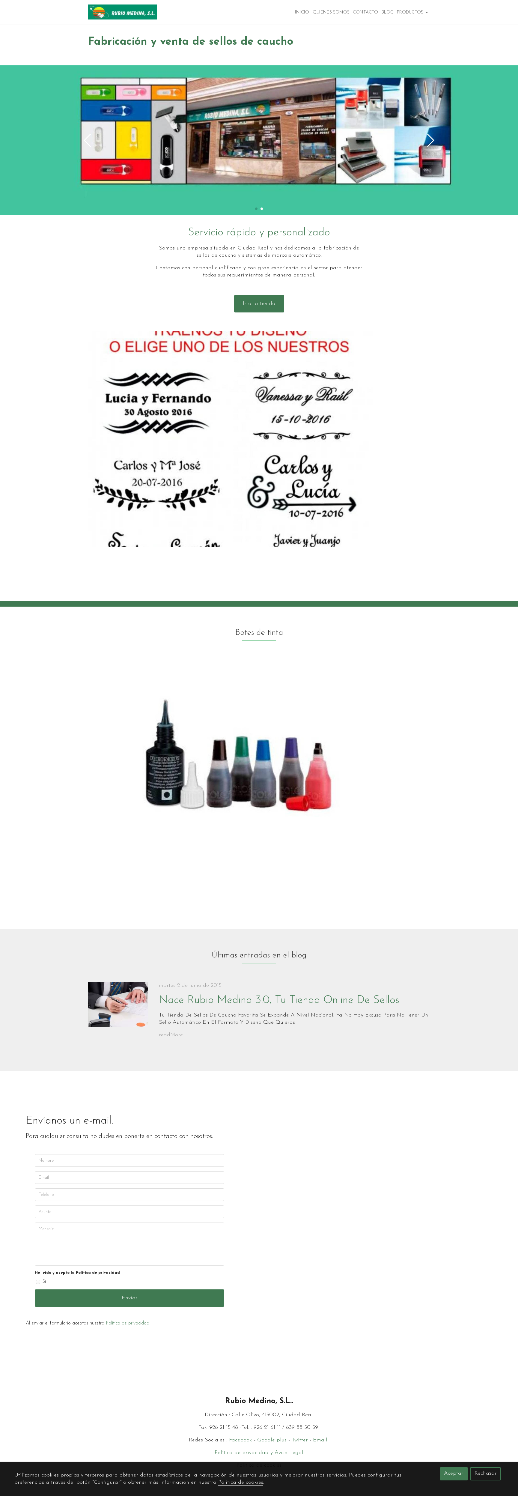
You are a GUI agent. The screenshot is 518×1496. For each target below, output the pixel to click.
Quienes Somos (331, 12)
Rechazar (486, 1473)
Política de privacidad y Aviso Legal (259, 1453)
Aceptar (453, 1473)
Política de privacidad (127, 1323)
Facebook (240, 1440)
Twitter (300, 1440)
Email (321, 1440)
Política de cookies (240, 1482)
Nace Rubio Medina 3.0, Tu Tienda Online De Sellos (279, 1000)
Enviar (130, 1298)
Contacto (365, 12)
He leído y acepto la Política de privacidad (77, 1273)
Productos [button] (410, 12)
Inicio (302, 12)
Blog (388, 12)
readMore (171, 1035)
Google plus (272, 1440)
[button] (430, 140)
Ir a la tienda (259, 303)
